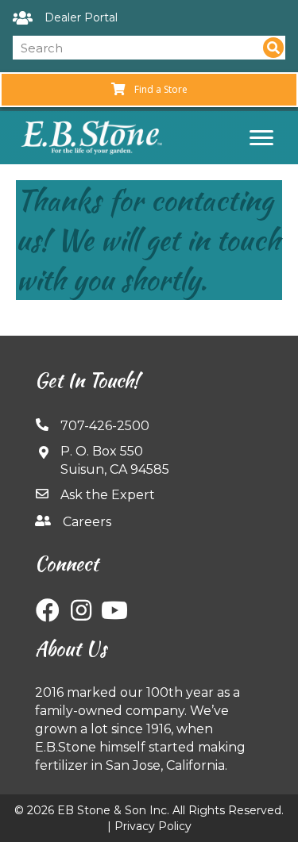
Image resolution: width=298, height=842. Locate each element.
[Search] (273, 48)
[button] (47, 610)
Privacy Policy (153, 826)
